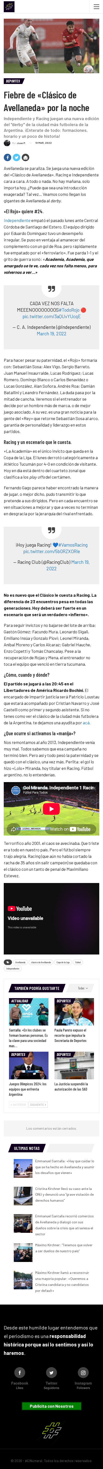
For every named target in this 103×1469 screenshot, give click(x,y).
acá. (86, 722)
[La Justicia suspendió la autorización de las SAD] (74, 1065)
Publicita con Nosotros (52, 1405)
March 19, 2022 (51, 333)
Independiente (17, 220)
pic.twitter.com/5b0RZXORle (51, 551)
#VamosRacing (73, 545)
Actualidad (19, 1001)
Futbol (77, 962)
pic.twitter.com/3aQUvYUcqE (51, 316)
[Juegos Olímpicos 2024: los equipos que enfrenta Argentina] (28, 1065)
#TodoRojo (69, 310)
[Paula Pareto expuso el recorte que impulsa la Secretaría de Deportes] (74, 1012)
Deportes (13, 81)
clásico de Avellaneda (41, 962)
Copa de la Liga (63, 962)
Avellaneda (20, 962)
